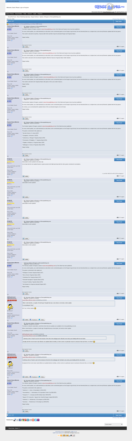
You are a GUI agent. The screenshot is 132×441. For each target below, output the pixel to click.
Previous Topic (116, 19)
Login (21, 7)
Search (30, 13)
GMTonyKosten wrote (27, 334)
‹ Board (16, 428)
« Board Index (11, 428)
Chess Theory (10, 13)
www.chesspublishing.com (48, 29)
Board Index (18, 13)
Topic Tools (119, 21)
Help (25, 13)
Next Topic (122, 19)
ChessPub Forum (12, 16)
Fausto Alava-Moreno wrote (28, 300)
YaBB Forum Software (58, 432)
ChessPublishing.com (108, 12)
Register (26, 7)
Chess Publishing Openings (23, 16)
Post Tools (119, 27)
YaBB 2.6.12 (73, 431)
